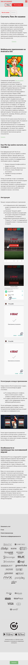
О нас (2, 530)
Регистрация (17, 5)
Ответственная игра (7, 533)
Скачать (14, 41)
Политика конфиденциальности (11, 536)
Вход (8, 5)
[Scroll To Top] (26, 656)
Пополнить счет (5, 526)
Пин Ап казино (19, 80)
